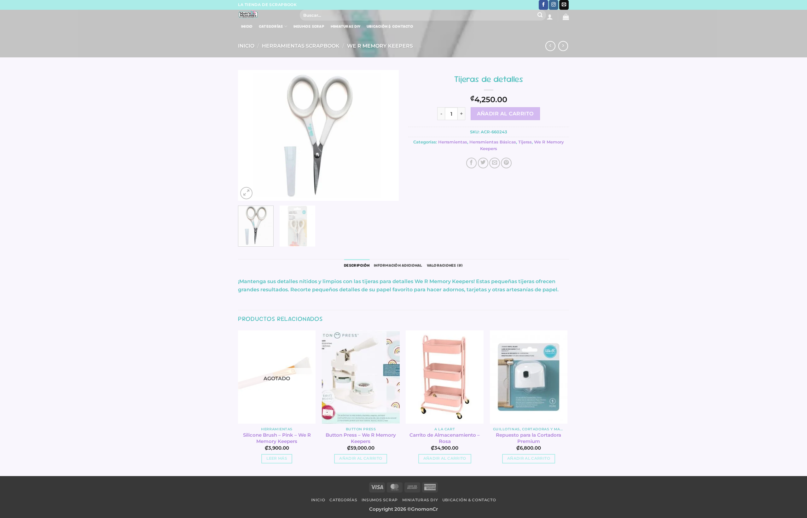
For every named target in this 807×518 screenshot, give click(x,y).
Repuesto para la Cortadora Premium (528, 438)
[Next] (387, 135)
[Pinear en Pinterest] (506, 163)
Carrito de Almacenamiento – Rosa (444, 438)
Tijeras (525, 141)
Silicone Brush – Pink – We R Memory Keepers (277, 438)
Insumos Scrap (308, 26)
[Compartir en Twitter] (483, 163)
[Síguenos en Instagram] (553, 5)
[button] (550, 17)
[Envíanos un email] (564, 5)
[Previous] (249, 135)
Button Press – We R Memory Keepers (361, 438)
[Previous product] (563, 46)
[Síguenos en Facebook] (543, 5)
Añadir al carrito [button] (360, 458)
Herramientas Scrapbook (301, 46)
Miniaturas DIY (346, 26)
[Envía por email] (494, 163)
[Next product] (550, 46)
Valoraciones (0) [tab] (445, 265)
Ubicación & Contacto (390, 26)
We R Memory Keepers (380, 46)
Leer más (276, 458)
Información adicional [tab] (398, 265)
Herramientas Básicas (492, 141)
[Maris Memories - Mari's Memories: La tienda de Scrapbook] (264, 14)
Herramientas (452, 141)
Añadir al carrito (505, 114)
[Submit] (540, 15)
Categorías (271, 26)
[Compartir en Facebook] (471, 163)
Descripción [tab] (356, 265)
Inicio (247, 26)
